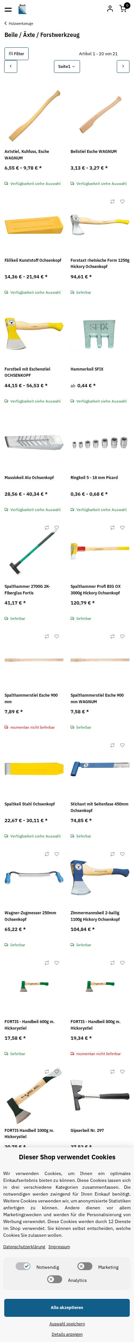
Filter (18, 54)
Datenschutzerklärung (24, 1247)
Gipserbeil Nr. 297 (87, 1130)
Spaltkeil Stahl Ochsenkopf (30, 804)
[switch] (23, 1266)
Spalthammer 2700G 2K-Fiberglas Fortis (27, 590)
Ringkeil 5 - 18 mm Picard (94, 477)
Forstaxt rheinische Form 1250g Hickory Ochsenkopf (100, 263)
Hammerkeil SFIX (87, 369)
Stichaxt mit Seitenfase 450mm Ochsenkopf (99, 807)
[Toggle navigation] (8, 9)
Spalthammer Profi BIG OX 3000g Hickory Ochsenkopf (96, 590)
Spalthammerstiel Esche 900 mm (31, 698)
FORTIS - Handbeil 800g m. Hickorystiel (96, 1025)
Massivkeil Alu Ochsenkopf (29, 477)
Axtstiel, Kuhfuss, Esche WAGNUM (27, 155)
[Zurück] (10, 66)
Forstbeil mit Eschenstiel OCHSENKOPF (27, 372)
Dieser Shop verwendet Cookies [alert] (67, 1156)
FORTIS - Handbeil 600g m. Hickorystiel (30, 1025)
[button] (122, 9)
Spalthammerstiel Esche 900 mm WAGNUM (97, 698)
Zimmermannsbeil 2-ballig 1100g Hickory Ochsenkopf (95, 916)
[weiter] (123, 66)
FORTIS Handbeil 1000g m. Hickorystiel (29, 1134)
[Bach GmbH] (23, 9)
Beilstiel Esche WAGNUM (94, 151)
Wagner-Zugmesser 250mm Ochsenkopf (30, 916)
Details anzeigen (67, 1334)
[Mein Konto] (109, 9)
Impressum (59, 1247)
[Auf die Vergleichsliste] (112, 202)
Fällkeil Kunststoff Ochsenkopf (33, 260)
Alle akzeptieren (67, 1307)
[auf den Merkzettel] (122, 202)
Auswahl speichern (67, 1324)
